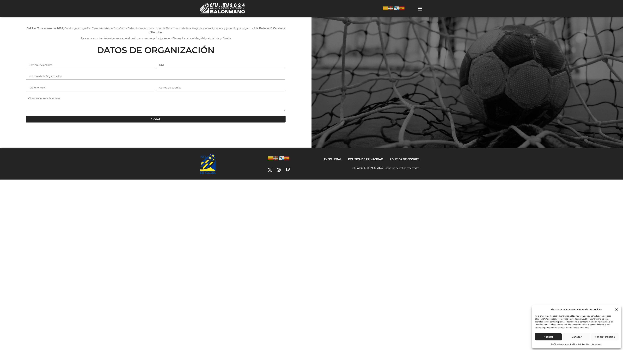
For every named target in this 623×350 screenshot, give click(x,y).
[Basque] (391, 8)
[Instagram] (279, 170)
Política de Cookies (560, 344)
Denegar (577, 336)
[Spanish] (402, 8)
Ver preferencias (605, 336)
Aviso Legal (597, 344)
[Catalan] (385, 8)
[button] (616, 309)
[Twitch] (288, 170)
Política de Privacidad (580, 344)
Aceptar (548, 336)
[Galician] (396, 8)
